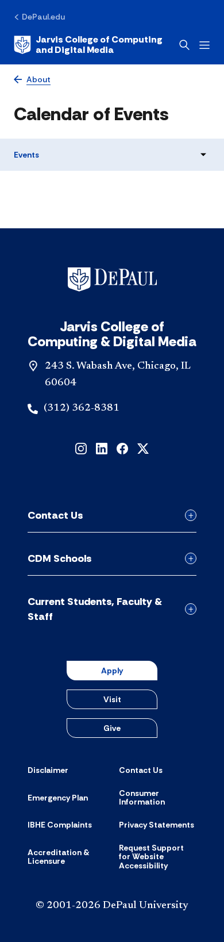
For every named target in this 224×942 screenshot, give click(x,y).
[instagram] (81, 448)
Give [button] (112, 728)
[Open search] (184, 45)
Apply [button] (112, 670)
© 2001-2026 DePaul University (112, 906)
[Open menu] (204, 45)
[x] (143, 448)
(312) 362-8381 (81, 408)
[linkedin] (101, 448)
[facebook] (122, 448)
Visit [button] (112, 699)
